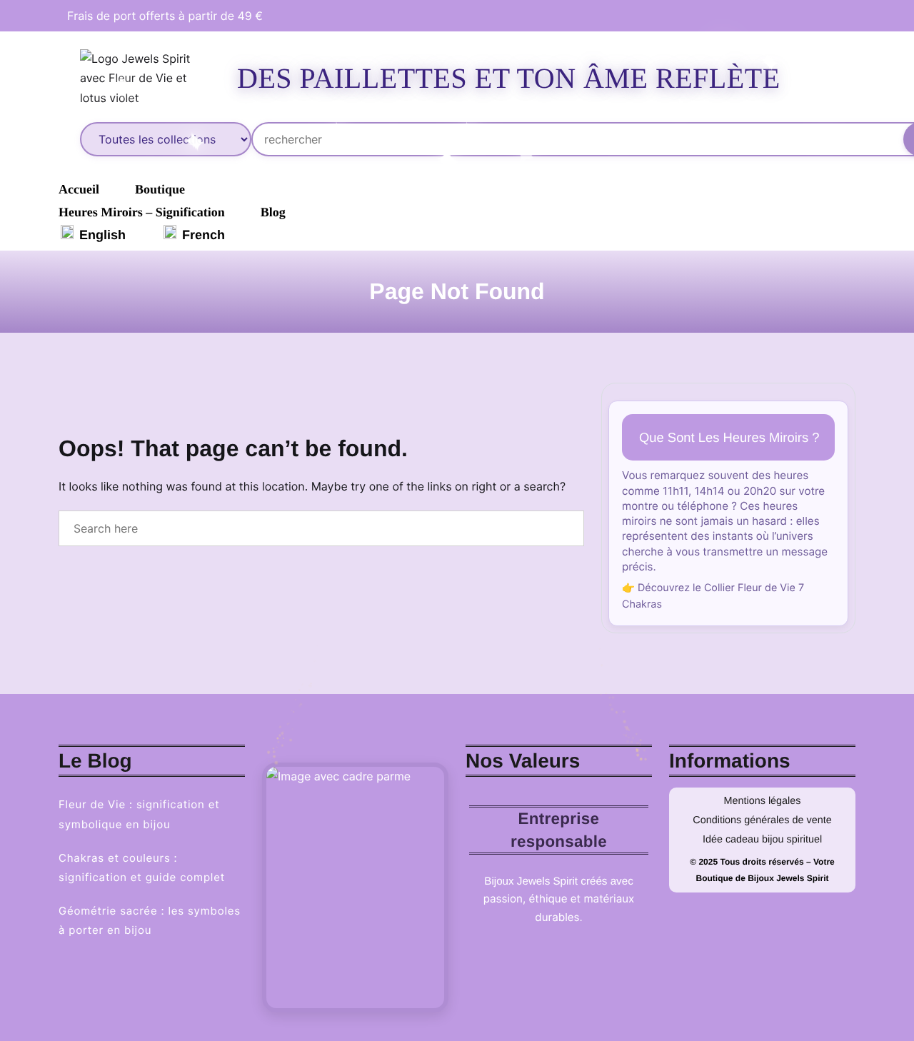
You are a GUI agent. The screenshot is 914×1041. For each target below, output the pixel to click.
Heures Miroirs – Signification (142, 212)
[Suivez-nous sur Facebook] (819, 16)
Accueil (79, 189)
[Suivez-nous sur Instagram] (838, 16)
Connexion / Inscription (869, 78)
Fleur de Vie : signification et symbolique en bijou (139, 814)
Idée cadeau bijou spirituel (762, 839)
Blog (273, 212)
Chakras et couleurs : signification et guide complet (142, 867)
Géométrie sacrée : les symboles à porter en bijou (150, 920)
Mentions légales (762, 801)
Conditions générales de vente (762, 820)
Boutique (160, 189)
